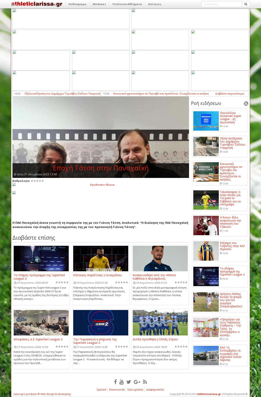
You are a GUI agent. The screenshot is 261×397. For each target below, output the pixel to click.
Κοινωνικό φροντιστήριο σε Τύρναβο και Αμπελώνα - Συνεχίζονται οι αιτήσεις (150, 93)
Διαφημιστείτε (155, 389)
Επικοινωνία (117, 389)
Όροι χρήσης (135, 389)
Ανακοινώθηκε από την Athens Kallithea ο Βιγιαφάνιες (154, 276)
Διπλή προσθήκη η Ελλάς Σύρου (155, 339)
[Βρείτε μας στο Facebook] (115, 381)
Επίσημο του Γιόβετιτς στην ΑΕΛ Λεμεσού (232, 246)
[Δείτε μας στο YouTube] (121, 381)
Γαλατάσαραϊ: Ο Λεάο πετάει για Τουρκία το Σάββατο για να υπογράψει (230, 198)
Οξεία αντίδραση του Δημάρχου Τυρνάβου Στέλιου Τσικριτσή (51, 93)
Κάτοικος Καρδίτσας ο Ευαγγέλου (97, 275)
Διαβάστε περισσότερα (229, 93)
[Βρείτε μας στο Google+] (137, 381)
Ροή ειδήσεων (206, 103)
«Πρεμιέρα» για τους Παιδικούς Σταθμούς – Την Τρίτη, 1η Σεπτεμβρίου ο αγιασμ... (230, 327)
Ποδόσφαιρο (77, 4)
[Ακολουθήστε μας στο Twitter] (128, 381)
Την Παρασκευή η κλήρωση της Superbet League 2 (95, 340)
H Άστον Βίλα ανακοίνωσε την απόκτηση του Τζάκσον (230, 222)
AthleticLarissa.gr (209, 394)
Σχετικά (101, 389)
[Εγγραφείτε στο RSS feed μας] (145, 381)
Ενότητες (154, 4)
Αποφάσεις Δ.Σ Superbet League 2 (38, 339)
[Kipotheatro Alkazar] (100, 184)
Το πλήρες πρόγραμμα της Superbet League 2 (39, 276)
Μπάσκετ (99, 4)
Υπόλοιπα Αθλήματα (127, 4)
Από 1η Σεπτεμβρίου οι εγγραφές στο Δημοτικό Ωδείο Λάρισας (230, 354)
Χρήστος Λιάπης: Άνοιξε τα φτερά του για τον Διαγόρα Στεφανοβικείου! (231, 300)
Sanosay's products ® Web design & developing (42, 394)
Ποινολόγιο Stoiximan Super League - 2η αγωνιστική (230, 117)
